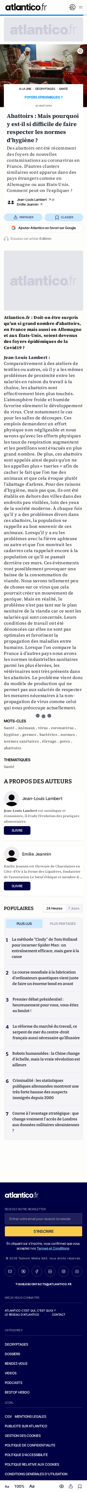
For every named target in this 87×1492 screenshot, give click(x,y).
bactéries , (49, 734)
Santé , (11, 728)
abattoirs (12, 748)
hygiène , (13, 734)
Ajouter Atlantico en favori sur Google (47, 228)
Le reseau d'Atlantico (22, 1314)
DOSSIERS (12, 1354)
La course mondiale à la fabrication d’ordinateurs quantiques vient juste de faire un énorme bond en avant (45, 978)
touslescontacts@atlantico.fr (43, 1284)
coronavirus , (63, 728)
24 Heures (54, 908)
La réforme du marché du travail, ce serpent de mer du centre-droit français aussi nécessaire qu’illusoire (46, 1032)
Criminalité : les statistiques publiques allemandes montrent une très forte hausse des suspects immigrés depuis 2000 (46, 1089)
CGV (8, 1416)
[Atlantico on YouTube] (77, 1271)
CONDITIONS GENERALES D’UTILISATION (36, 1474)
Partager (26, 217)
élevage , (51, 741)
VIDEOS (10, 1373)
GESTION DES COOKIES (23, 1436)
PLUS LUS (24, 924)
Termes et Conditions (53, 1248)
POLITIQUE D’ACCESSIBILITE (26, 1455)
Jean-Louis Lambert (32, 199)
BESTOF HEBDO (17, 1392)
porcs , (66, 741)
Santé (63, 89)
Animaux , (28, 728)
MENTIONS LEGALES (30, 1416)
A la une (25, 89)
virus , (44, 728)
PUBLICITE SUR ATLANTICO (26, 1426)
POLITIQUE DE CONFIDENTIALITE (30, 1445)
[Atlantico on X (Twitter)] (23, 1271)
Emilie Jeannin (27, 204)
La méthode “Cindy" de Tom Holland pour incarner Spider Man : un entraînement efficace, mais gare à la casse (45, 948)
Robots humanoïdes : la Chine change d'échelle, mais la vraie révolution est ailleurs (46, 1059)
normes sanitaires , (23, 741)
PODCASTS (13, 1383)
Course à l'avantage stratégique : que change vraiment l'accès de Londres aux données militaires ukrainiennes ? (45, 1122)
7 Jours (73, 908)
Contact (58, 1314)
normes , (68, 734)
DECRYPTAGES (16, 1344)
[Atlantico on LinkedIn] (50, 1271)
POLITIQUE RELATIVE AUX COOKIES (32, 1464)
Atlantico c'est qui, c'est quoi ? (30, 1310)
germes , (30, 734)
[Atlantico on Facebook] (37, 1271)
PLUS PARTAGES (63, 924)
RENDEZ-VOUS (16, 1363)
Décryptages (45, 89)
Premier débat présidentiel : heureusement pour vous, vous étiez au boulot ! (46, 1005)
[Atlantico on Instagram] (63, 1271)
